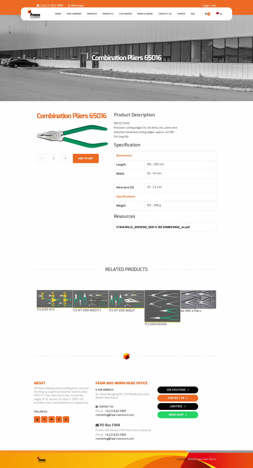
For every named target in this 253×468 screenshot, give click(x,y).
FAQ (193, 13)
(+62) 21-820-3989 (51, 5)
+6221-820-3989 (115, 411)
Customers (125, 13)
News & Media (145, 13)
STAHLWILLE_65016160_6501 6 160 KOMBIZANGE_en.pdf (153, 227)
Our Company (74, 13)
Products (108, 13)
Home (58, 13)
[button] (39, 311)
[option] (55, 301)
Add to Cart (85, 158)
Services (92, 13)
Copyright (182, 459)
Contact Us (165, 13)
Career (181, 13)
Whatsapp (77, 5)
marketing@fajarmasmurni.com (115, 415)
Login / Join (209, 5)
